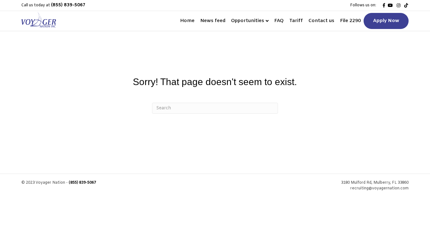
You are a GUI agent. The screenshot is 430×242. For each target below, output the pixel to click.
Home (187, 21)
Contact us (321, 21)
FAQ (279, 21)
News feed (212, 21)
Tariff (296, 21)
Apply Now (386, 21)
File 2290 (350, 21)
